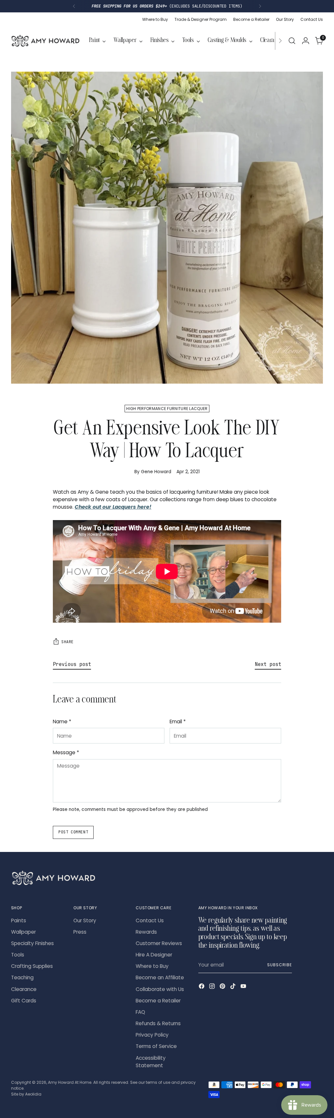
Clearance (24, 989)
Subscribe (279, 965)
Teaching (22, 977)
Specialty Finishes (32, 943)
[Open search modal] (291, 40)
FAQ (140, 1012)
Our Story (84, 920)
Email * (178, 721)
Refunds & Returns (158, 1023)
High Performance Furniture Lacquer (166, 408)
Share (67, 641)
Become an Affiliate (160, 977)
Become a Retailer (158, 1000)
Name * (62, 721)
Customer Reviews (159, 943)
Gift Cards (23, 1000)
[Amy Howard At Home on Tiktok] (233, 987)
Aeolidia (33, 1094)
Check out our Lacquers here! (113, 506)
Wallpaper (23, 931)
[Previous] (74, 6)
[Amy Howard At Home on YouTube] (244, 987)
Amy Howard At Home (69, 1082)
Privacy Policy (152, 1034)
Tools (17, 954)
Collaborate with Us (160, 989)
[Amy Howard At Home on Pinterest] (223, 987)
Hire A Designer (154, 954)
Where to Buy (152, 966)
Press (79, 931)
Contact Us (150, 920)
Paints (18, 920)
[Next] (260, 6)
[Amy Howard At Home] (45, 40)
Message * (66, 752)
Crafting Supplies (32, 966)
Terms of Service (156, 1046)
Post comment (73, 832)
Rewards (146, 931)
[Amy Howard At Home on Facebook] (202, 987)
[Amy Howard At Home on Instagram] (213, 987)
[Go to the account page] (305, 40)
